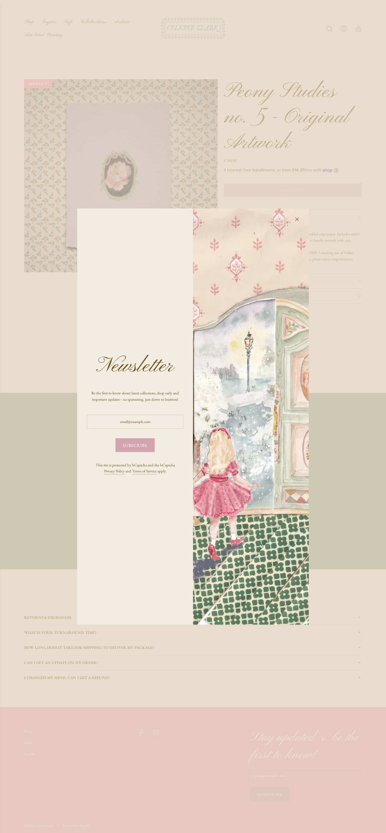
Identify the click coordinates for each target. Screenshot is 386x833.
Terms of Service (144, 471)
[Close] (297, 219)
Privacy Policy (114, 471)
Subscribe (135, 445)
